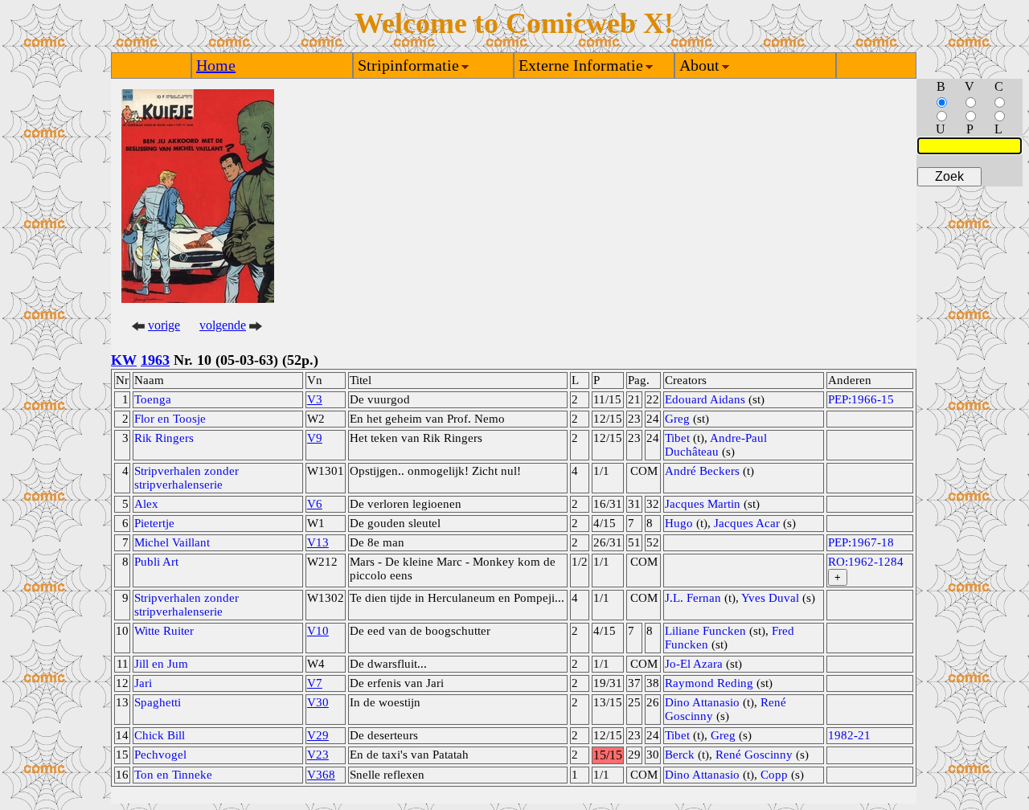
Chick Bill (159, 735)
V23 (318, 754)
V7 (314, 683)
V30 (318, 702)
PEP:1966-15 (861, 399)
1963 (155, 360)
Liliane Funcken (705, 630)
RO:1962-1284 (866, 561)
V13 (318, 542)
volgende (222, 325)
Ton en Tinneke (173, 774)
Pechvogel (160, 754)
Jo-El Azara (694, 663)
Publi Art (156, 561)
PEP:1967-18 (861, 542)
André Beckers (702, 470)
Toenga (152, 399)
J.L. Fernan (693, 597)
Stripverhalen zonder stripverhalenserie (186, 477)
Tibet (677, 438)
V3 (314, 399)
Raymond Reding (709, 683)
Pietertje (154, 523)
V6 (314, 503)
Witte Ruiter (164, 630)
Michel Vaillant (172, 542)
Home (216, 65)
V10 (318, 630)
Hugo (679, 523)
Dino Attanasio (702, 702)
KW (124, 360)
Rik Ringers (164, 438)
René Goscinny (754, 754)
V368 (321, 774)
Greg (677, 418)
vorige (164, 325)
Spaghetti (157, 702)
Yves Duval (770, 597)
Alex (146, 503)
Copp (774, 774)
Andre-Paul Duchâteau (716, 445)
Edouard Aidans (705, 399)
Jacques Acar (747, 523)
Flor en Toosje (170, 418)
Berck (680, 754)
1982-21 (849, 735)
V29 (318, 735)
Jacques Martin (702, 503)
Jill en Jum (161, 663)
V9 (314, 438)
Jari (143, 683)
